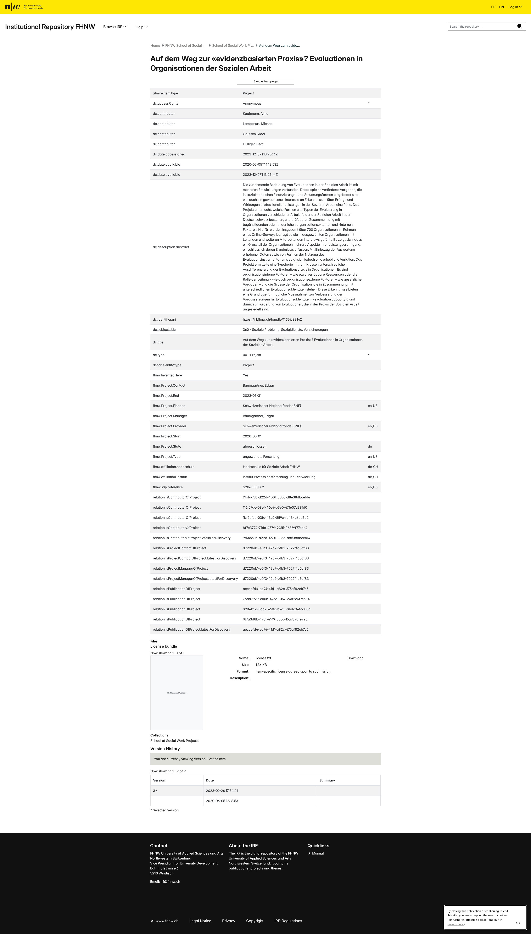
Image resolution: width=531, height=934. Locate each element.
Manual (317, 853)
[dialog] (485, 917)
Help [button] (140, 27)
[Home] (24, 6)
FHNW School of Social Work (186, 45)
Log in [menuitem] (513, 7)
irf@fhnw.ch (170, 881)
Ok (518, 922)
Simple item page (266, 81)
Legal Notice (200, 921)
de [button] (493, 7)
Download (355, 658)
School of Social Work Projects (233, 45)
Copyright (255, 921)
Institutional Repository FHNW (50, 27)
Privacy (229, 921)
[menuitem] (116, 26)
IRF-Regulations (288, 921)
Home (155, 45)
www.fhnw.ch (167, 921)
